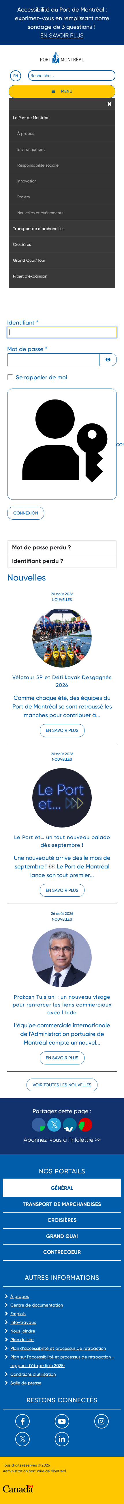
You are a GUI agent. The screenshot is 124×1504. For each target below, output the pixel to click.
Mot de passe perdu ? (41, 547)
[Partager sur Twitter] (54, 1125)
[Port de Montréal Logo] (62, 58)
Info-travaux (23, 1322)
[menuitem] (62, 117)
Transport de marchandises (62, 1204)
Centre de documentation (36, 1305)
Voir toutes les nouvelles (62, 1085)
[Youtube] (62, 1421)
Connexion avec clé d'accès (116, 445)
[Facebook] (22, 1421)
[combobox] (71, 75)
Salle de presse (26, 1383)
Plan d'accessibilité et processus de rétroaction (58, 1348)
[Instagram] (101, 1421)
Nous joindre (22, 1331)
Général (62, 1188)
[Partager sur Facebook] (39, 1125)
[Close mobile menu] (109, 104)
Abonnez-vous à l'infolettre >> (62, 1140)
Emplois (18, 1313)
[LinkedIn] (62, 1439)
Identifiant (22, 322)
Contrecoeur (62, 1252)
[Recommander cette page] (85, 1125)
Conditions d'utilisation (33, 1374)
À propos (19, 1296)
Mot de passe (27, 349)
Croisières (62, 1220)
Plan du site (22, 1339)
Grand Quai (62, 1236)
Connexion (25, 513)
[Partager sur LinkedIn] (70, 1125)
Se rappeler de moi (41, 377)
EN (15, 75)
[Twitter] (22, 1439)
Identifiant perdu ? (37, 560)
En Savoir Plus (62, 35)
